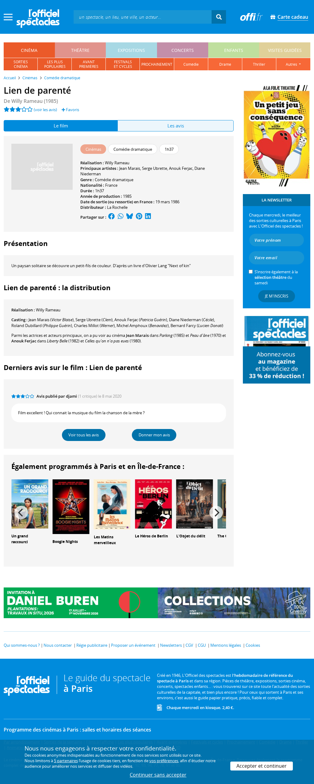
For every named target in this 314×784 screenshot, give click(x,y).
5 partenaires (66, 760)
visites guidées (285, 50)
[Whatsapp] (120, 217)
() (51, 319)
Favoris (72, 109)
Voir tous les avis (83, 435)
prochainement (156, 64)
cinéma (29, 50)
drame (225, 64)
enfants (233, 50)
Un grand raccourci (19, 538)
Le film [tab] (61, 126)
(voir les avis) (45, 109)
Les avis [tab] (175, 126)
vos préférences (163, 760)
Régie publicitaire (91, 645)
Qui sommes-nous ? (22, 645)
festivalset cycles (123, 64)
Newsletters (171, 645)
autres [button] (292, 64)
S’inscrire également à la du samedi (276, 277)
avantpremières (88, 64)
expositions (131, 50)
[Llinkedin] (148, 217)
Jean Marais (129, 168)
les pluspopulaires (55, 64)
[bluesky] (129, 217)
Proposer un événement (133, 645)
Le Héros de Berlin (151, 536)
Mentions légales (225, 645)
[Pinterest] (139, 217)
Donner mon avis (154, 435)
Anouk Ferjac (181, 168)
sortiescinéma (20, 64)
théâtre (80, 50)
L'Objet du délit (190, 536)
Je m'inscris (276, 296)
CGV (189, 645)
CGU (202, 645)
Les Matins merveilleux (105, 539)
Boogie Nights (65, 541)
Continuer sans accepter (158, 774)
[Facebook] (111, 217)
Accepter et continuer (261, 766)
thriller (259, 64)
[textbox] (143, 16)
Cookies (253, 645)
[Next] (216, 512)
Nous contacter (58, 645)
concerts (182, 50)
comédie (191, 64)
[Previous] (21, 512)
